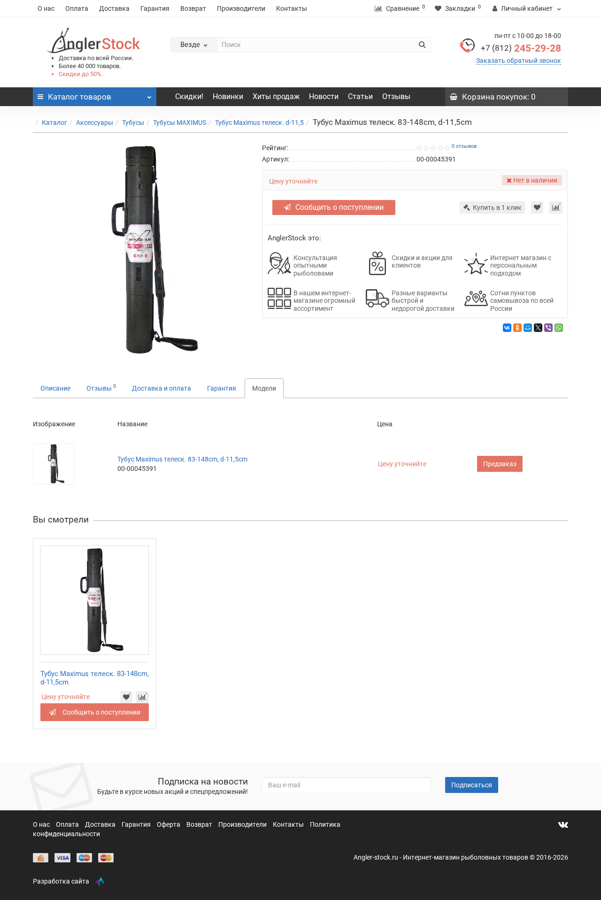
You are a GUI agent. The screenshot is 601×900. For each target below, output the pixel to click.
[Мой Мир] (528, 327)
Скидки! (189, 96)
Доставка (114, 8)
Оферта (169, 824)
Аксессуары (94, 122)
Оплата (76, 8)
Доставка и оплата (161, 388)
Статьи (360, 96)
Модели (264, 388)
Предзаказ (499, 464)
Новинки (228, 96)
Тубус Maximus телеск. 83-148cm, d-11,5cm (182, 459)
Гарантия (155, 8)
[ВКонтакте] (507, 327)
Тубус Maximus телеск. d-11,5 (259, 122)
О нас (46, 8)
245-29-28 (521, 48)
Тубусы (133, 122)
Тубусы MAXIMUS (179, 122)
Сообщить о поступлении (339, 207)
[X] (538, 327)
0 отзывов (464, 146)
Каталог (54, 122)
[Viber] (548, 327)
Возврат (193, 8)
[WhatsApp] (559, 327)
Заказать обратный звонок (518, 60)
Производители (241, 8)
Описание (55, 388)
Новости (324, 96)
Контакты (291, 8)
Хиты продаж (276, 96)
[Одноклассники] (517, 327)
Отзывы (396, 96)
